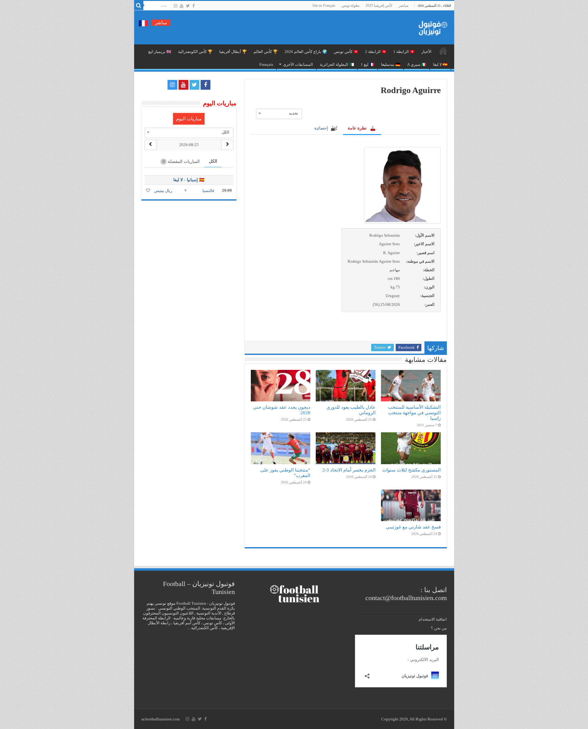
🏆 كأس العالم (266, 51)
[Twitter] (187, 5)
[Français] (143, 23)
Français (266, 64)
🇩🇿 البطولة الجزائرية (337, 64)
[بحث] (138, 5)
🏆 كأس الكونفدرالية (195, 51)
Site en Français (323, 5)
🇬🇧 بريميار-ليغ (159, 51)
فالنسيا (208, 190)
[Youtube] (181, 5)
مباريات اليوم (189, 118)
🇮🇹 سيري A (416, 64)
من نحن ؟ (439, 628)
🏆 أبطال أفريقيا (233, 51)
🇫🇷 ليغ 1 (367, 64)
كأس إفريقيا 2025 (379, 5)
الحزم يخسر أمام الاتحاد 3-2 (348, 469)
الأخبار (426, 51)
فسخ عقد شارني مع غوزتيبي (413, 526)
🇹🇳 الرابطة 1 (404, 51)
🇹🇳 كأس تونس (346, 51)
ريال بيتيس (163, 190)
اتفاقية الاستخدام (433, 619)
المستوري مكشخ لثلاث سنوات (411, 469)
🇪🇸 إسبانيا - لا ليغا (188, 180)
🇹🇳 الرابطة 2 (375, 51)
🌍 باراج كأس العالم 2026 (306, 51)
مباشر (403, 5)
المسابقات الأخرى (298, 64)
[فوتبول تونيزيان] (431, 26)
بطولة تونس (350, 5)
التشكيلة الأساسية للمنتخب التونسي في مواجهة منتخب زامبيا (414, 412)
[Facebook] (193, 5)
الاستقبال (443, 50)
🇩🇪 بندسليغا (390, 64)
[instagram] (175, 5)
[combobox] (279, 113)
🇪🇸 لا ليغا (440, 64)
